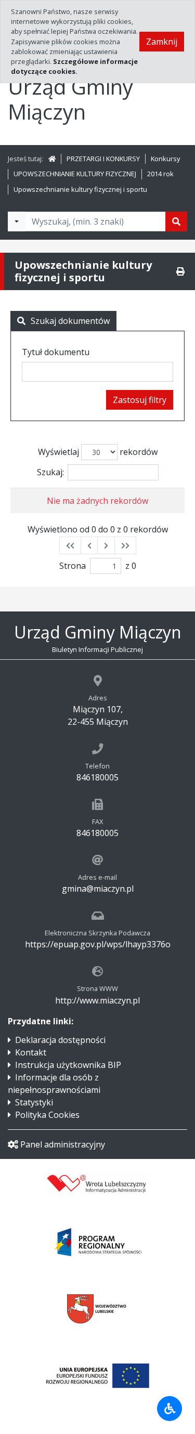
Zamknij (161, 41)
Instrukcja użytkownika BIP (68, 1065)
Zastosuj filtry (139, 400)
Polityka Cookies (47, 1114)
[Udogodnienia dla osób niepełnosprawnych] (169, 1408)
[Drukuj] (180, 271)
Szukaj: (50, 472)
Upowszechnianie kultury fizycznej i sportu (80, 189)
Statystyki (34, 1102)
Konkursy (165, 158)
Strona (72, 565)
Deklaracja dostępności (60, 1040)
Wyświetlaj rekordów (98, 452)
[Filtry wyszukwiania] (16, 221)
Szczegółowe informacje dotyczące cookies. (74, 66)
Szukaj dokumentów (70, 321)
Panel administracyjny (62, 1144)
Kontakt (30, 1052)
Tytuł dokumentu (55, 352)
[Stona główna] (52, 158)
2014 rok (160, 173)
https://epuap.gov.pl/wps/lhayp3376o (98, 944)
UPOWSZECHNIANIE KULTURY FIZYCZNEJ (75, 173)
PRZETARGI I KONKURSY (103, 158)
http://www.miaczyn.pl (97, 1000)
